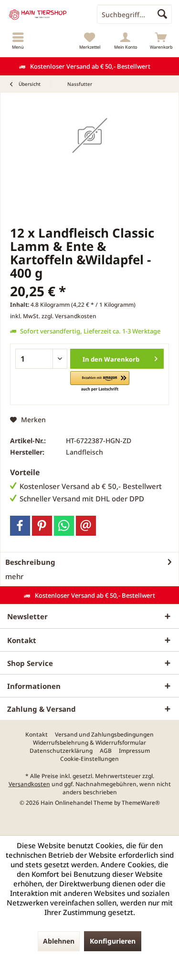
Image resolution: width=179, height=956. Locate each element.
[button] (99, 382)
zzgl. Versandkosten (69, 316)
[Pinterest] (42, 526)
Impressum (134, 751)
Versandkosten (29, 784)
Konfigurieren (113, 941)
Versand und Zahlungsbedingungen (104, 734)
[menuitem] (18, 40)
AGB (106, 751)
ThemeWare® (141, 803)
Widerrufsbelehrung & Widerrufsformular (89, 743)
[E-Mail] (86, 526)
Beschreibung (30, 562)
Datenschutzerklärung (61, 751)
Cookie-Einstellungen (89, 759)
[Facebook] (20, 526)
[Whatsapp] (64, 526)
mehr (14, 576)
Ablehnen (58, 941)
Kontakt (36, 734)
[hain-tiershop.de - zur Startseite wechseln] (45, 14)
